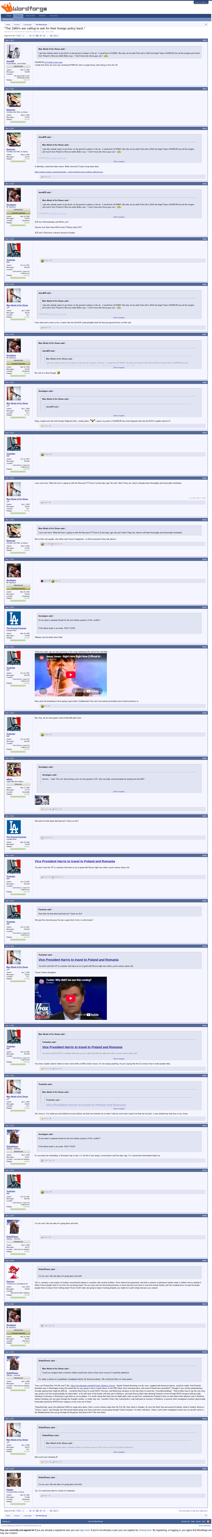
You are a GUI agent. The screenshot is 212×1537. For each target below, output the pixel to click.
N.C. (28, 315)
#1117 (204, 334)
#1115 (204, 239)
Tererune (10, 1281)
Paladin (9, 1490)
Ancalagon (11, 205)
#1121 (204, 520)
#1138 (204, 1352)
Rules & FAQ (30, 16)
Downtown (26, 220)
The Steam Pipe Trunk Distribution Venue (22, 77)
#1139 (204, 1419)
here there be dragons (22, 1159)
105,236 (27, 267)
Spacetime (26, 1499)
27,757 (27, 790)
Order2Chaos (12, 1146)
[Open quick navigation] (206, 24)
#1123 (204, 607)
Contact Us (185, 1521)
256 (51, 36)
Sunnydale (26, 792)
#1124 (204, 647)
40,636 (27, 1289)
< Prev (18, 36)
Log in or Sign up (201, 2)
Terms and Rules (205, 1525)
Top (203, 1521)
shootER (10, 61)
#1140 (204, 1469)
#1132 (204, 1075)
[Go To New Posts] (96, 1521)
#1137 (204, 1304)
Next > (56, 36)
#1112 (204, 89)
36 (30, 36)
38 (37, 36)
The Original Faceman (16, 628)
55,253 (27, 218)
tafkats (9, 779)
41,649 (27, 635)
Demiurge (10, 110)
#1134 (204, 1170)
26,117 (27, 1157)
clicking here (145, 1530)
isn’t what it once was (53, 62)
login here (84, 1530)
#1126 (204, 758)
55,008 (27, 72)
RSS (208, 1521)
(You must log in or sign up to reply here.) (193, 1511)
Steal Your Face (38, 32)
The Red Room (19, 32)
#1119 (204, 433)
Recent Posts (8, 19)
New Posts (54, 16)
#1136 (204, 1260)
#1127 (204, 816)
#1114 (204, 184)
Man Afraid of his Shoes (17, 305)
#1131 (204, 1025)
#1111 (205, 40)
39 (41, 36)
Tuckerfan (10, 260)
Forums (18, 16)
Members (42, 16)
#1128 (204, 855)
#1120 (204, 478)
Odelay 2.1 (6, 1521)
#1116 (204, 284)
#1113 (204, 128)
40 (44, 36)
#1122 (204, 559)
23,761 (27, 117)
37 (34, 36)
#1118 (204, 382)
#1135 (204, 1216)
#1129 (204, 901)
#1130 (204, 946)
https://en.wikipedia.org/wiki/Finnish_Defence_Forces (93, 1386)
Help (193, 1521)
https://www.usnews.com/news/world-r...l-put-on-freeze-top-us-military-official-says (69, 172)
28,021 (27, 313)
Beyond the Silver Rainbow (20, 1293)
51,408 (27, 1497)
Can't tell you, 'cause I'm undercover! (21, 272)
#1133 (204, 1125)
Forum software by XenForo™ (21, 1525)
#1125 (204, 713)
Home (9, 16)
